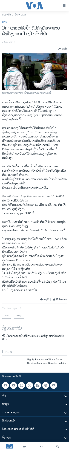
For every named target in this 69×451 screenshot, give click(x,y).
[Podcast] (45, 385)
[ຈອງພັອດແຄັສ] (53, 385)
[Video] (24, 446)
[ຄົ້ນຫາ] (57, 446)
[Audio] (41, 446)
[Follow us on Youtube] (13, 385)
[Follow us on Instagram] (21, 385)
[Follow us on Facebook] (5, 385)
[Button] (62, 49)
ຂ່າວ (4, 21)
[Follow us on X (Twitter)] (29, 385)
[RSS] (37, 385)
